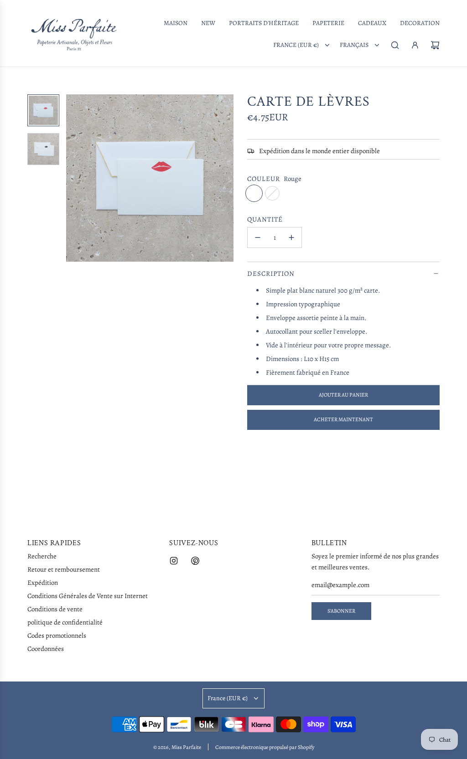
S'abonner (341, 610)
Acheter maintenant (343, 419)
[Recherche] (395, 45)
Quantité (265, 219)
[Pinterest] (195, 561)
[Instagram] (174, 561)
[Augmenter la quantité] (291, 237)
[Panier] (435, 45)
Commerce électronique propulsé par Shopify (264, 747)
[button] (78, 177)
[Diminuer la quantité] (258, 237)
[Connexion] (415, 45)
